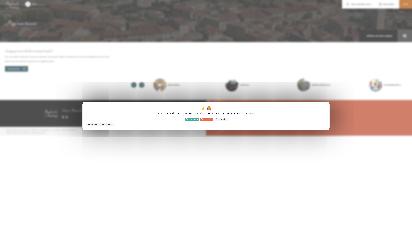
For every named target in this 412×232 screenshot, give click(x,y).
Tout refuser (206, 119)
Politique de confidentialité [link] (99, 124)
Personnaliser (221, 119)
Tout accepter (192, 119)
